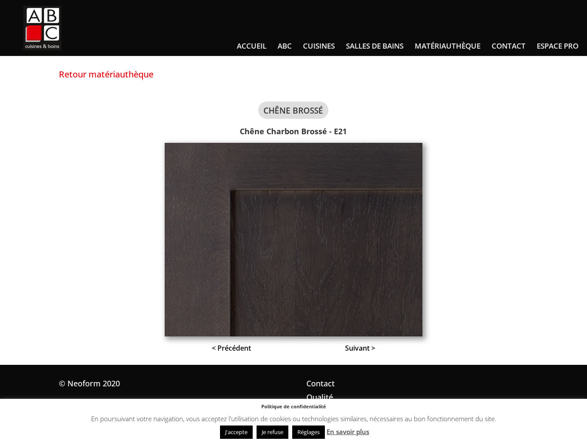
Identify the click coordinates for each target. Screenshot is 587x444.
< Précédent (231, 348)
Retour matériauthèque (106, 74)
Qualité (319, 397)
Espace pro (557, 47)
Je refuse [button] (272, 432)
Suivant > (360, 348)
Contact (509, 47)
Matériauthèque (447, 47)
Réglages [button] (308, 432)
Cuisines (319, 47)
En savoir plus (348, 431)
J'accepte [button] (236, 432)
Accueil (251, 47)
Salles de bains (375, 47)
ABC (285, 47)
